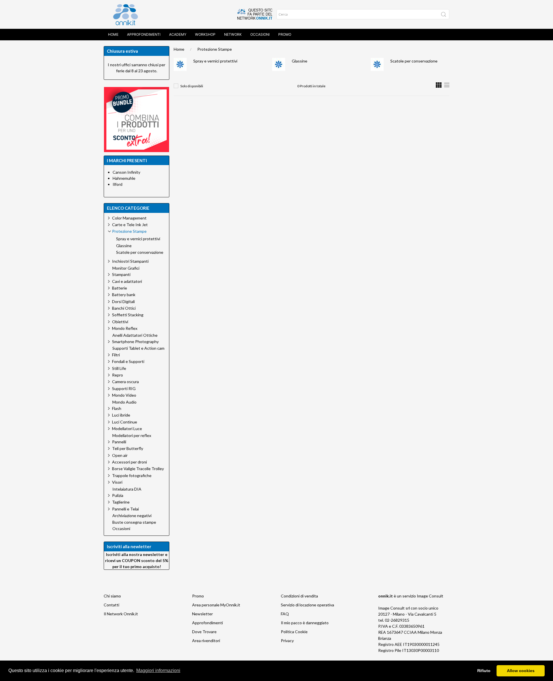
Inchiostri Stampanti (130, 261)
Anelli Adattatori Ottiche (135, 335)
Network (233, 34)
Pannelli (119, 441)
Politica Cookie (294, 631)
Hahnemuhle (124, 178)
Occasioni (260, 34)
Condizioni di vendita (299, 595)
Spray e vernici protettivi (215, 60)
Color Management (129, 217)
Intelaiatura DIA (126, 489)
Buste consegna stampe (134, 522)
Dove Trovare (204, 631)
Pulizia (117, 495)
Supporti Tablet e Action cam (138, 348)
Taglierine (121, 502)
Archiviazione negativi (131, 515)
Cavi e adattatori (127, 281)
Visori (117, 482)
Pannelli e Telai (125, 508)
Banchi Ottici (124, 308)
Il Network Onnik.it (121, 613)
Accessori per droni (129, 461)
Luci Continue (124, 421)
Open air (120, 455)
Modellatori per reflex (131, 435)
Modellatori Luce (127, 428)
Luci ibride (121, 415)
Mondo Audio (124, 402)
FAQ (285, 613)
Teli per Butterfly (127, 448)
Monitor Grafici (125, 268)
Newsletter (202, 613)
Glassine (299, 60)
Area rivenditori (206, 640)
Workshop (205, 34)
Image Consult (430, 595)
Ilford (117, 184)
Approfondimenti (143, 34)
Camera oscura (125, 381)
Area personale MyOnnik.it (216, 604)
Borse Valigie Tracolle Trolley (138, 468)
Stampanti (121, 274)
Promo (284, 34)
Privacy (287, 640)
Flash (116, 408)
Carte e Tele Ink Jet (130, 224)
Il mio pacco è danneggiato (305, 622)
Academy (177, 34)
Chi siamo (112, 595)
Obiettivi (120, 321)
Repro (117, 374)
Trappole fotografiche (131, 475)
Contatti (111, 604)
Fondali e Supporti (128, 361)
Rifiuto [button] (483, 670)
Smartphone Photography (135, 341)
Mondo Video (124, 395)
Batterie (119, 287)
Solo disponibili (191, 86)
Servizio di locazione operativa (307, 604)
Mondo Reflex (124, 328)
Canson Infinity (126, 172)
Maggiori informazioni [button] (158, 670)
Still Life (119, 368)
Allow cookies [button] (521, 670)
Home (113, 34)
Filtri (116, 354)
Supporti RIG (124, 388)
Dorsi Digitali (123, 301)
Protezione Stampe (214, 49)
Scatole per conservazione (414, 60)
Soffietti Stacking (127, 314)
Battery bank (123, 294)
